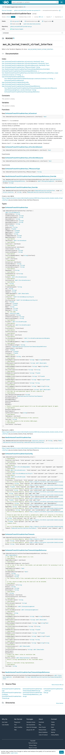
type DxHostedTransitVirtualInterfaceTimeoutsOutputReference (21, 86)
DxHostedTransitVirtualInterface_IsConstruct (21, 113)
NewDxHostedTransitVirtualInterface (18, 437)
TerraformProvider (21, 321)
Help (15, 729)
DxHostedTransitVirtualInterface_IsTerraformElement (23, 147)
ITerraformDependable (23, 467)
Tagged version (47, 21)
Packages (29, 719)
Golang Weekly (55, 734)
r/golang (53, 729)
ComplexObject (13, 555)
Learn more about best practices (31, 24)
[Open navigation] (61, 2)
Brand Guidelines (43, 732)
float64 (14, 229)
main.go (46, 692)
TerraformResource (14, 212)
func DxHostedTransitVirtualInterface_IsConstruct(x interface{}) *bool (23, 61)
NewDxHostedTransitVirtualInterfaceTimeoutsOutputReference (27, 672)
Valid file (16, 21)
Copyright (32, 740)
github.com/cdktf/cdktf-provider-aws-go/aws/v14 (27, 10)
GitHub (53, 724)
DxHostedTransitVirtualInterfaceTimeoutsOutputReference (29, 346)
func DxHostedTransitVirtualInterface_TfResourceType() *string (21, 67)
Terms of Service (32, 743)
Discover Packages (7, 10)
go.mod (17, 21)
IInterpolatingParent (47, 181)
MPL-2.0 (41, 17)
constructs (13, 313)
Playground (17, 722)
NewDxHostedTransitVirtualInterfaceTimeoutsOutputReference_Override (30, 176)
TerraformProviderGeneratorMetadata (39, 338)
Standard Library (30, 722)
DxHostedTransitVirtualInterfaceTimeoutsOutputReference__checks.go (32, 694)
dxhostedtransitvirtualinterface (50, 10)
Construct (11, 192)
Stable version (16, 24)
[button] (11, 21)
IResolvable (25, 293)
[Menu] (32, 33)
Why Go (4, 719)
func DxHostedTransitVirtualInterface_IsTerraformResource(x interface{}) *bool (25, 65)
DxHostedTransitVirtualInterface (45, 190)
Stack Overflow (18, 727)
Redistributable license (32, 21)
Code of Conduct (43, 734)
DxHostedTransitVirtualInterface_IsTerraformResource (24, 158)
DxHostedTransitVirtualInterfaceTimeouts (29, 396)
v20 (24, 7)
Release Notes (42, 729)
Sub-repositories (30, 724)
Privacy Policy (32, 745)
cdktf (39, 181)
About (41, 719)
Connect (54, 719)
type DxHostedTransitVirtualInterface (13, 76)
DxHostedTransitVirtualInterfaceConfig (39, 192)
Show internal (59, 703)
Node (18, 313)
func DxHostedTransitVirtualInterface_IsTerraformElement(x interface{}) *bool (25, 63)
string (39, 171)
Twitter (53, 722)
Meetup (53, 732)
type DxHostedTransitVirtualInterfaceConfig (15, 82)
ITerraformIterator (21, 277)
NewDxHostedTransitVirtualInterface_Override (21, 187)
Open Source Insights (17, 29)
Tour (15, 724)
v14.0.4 (6, 17)
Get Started (18, 719)
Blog (40, 724)
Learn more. (14, 753)
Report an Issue (33, 747)
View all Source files (57, 684)
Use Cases (4, 722)
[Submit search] (57, 2)
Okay (61, 752)
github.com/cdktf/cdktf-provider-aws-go (21, 26)
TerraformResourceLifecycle (25, 296)
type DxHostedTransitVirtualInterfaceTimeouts (16, 84)
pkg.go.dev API (30, 729)
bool (45, 116)
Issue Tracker (42, 727)
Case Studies (5, 724)
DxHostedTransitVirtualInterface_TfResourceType (22, 168)
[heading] (6, 2)
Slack (52, 727)
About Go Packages (31, 727)
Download (41, 722)
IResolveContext (24, 657)
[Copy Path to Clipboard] (60, 10)
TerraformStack (21, 240)
